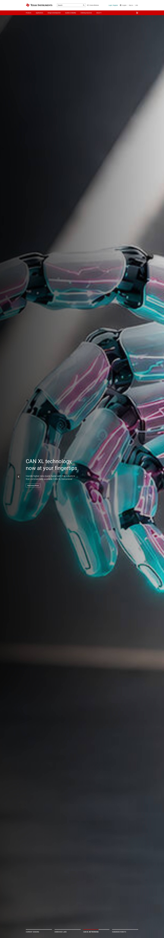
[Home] (39, 5)
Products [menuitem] (28, 13)
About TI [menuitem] (98, 13)
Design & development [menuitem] (54, 13)
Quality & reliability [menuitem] (70, 13)
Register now (31, 485)
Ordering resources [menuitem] (86, 13)
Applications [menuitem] (39, 13)
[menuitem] (137, 12)
